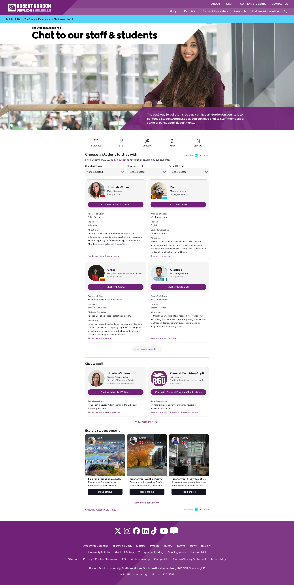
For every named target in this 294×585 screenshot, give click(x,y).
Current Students (253, 4)
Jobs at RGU (198, 552)
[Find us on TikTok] (154, 533)
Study (173, 11)
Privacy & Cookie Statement (100, 559)
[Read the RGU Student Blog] (174, 533)
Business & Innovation (265, 11)
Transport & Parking (150, 552)
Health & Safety (124, 552)
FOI (124, 559)
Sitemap (73, 559)
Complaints (161, 559)
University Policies (99, 552)
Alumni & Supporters (215, 11)
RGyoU (168, 546)
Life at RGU (189, 11)
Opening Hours (177, 552)
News (193, 546)
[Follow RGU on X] (118, 533)
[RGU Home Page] (7, 19)
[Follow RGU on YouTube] (164, 533)
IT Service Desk (122, 546)
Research (240, 11)
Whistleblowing (140, 559)
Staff (230, 4)
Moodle (154, 546)
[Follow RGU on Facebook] (136, 533)
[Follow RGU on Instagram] (127, 533)
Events (181, 546)
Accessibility (218, 559)
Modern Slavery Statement (189, 559)
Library (140, 546)
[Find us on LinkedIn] (145, 533)
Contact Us (280, 4)
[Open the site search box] (285, 11)
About (215, 4)
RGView (206, 546)
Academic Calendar (95, 546)
